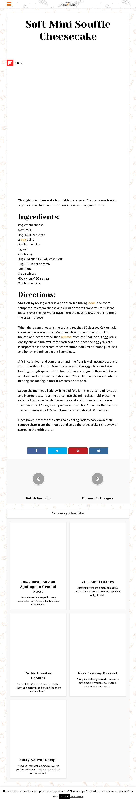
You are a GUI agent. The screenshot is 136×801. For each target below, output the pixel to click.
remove (66, 337)
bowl (91, 303)
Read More (76, 796)
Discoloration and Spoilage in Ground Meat (38, 586)
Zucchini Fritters (98, 582)
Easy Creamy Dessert (98, 673)
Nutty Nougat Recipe (38, 760)
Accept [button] (64, 796)
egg (23, 240)
